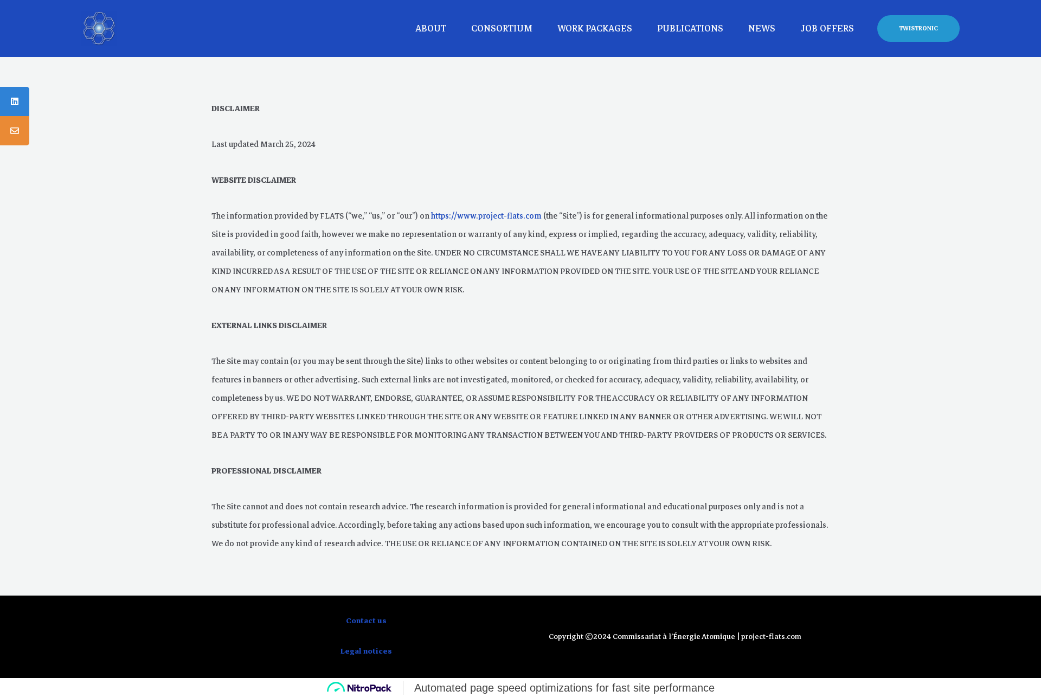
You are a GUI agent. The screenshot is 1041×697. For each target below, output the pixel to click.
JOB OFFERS (827, 28)
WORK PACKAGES (594, 28)
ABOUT (430, 28)
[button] (918, 28)
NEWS (761, 28)
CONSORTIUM (501, 28)
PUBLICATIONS (690, 28)
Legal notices (366, 651)
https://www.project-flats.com (486, 215)
